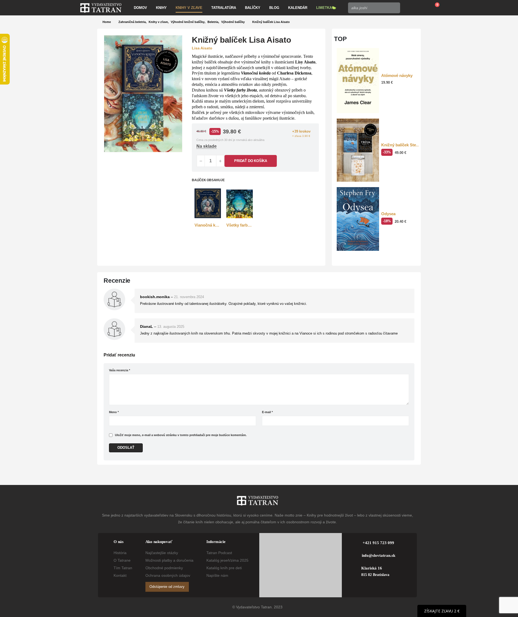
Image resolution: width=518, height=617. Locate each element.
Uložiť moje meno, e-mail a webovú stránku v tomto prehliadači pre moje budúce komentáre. (181, 435)
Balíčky (252, 8)
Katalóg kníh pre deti (224, 568)
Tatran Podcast (219, 553)
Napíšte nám (217, 575)
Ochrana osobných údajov (167, 575)
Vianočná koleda (256, 73)
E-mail (267, 412)
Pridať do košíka (250, 161)
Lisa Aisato (202, 48)
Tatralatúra (223, 8)
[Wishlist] (420, 8)
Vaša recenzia (119, 370)
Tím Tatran (123, 568)
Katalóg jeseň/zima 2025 (227, 560)
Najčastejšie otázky (161, 553)
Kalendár (297, 8)
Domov (140, 8)
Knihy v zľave (189, 8)
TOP (340, 38)
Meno (114, 412)
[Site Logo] (100, 8)
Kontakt (120, 575)
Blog (274, 8)
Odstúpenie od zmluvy (167, 587)
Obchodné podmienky (164, 568)
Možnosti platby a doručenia (169, 560)
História (120, 553)
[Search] (394, 8)
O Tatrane (122, 560)
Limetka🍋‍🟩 (326, 8)
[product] (208, 203)
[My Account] (408, 7)
